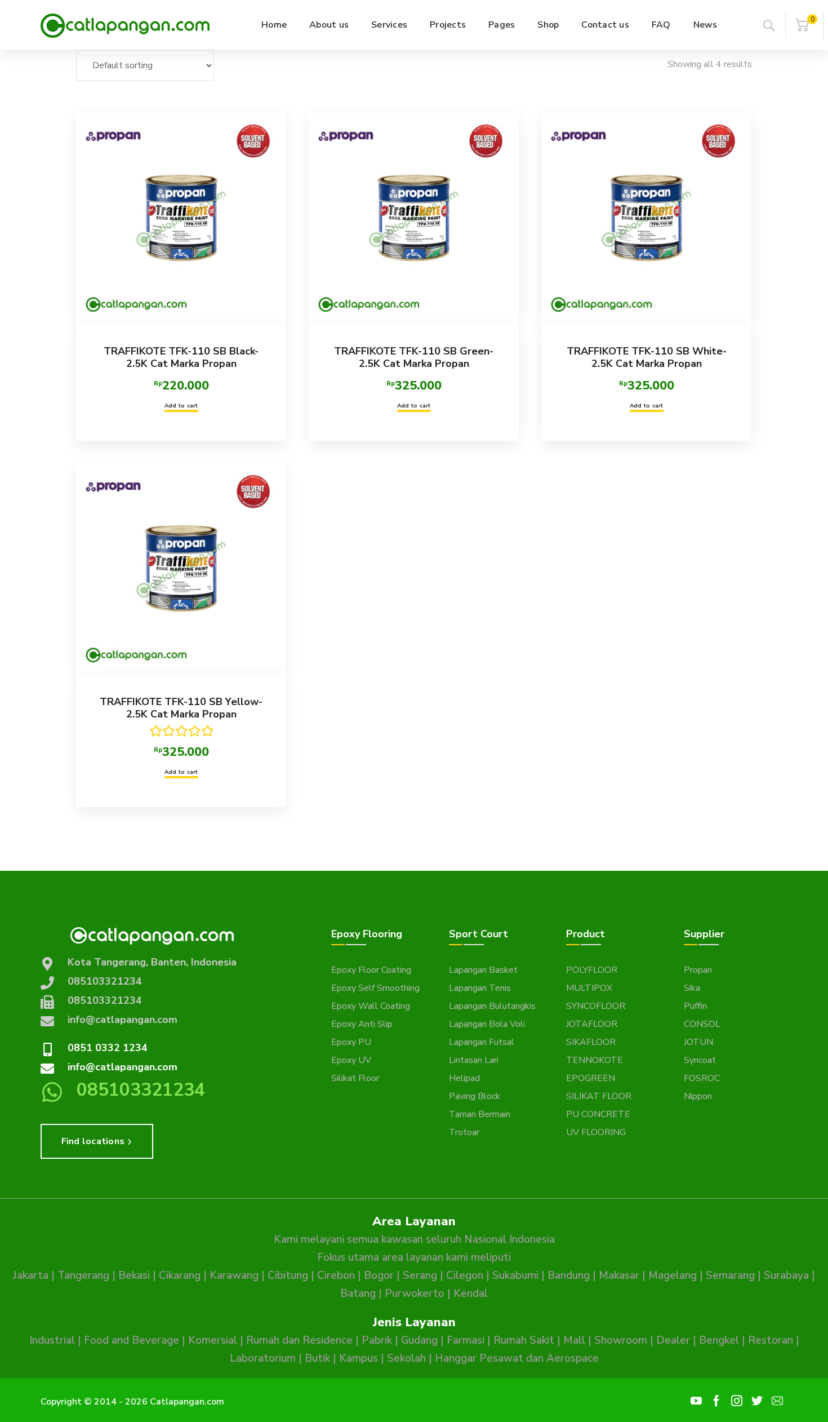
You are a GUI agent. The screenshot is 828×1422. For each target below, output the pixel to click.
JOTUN (698, 1042)
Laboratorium (263, 1358)
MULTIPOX (589, 988)
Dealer (673, 1340)
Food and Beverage (131, 1340)
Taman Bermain (479, 1114)
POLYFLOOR (591, 970)
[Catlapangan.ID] (125, 25)
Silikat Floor (355, 1078)
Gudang (419, 1340)
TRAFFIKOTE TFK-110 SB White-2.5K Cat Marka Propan (647, 357)
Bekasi (134, 1275)
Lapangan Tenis (480, 988)
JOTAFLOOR (591, 1024)
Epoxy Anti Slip (362, 1024)
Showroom (620, 1340)
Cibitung (288, 1275)
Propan (698, 970)
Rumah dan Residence (299, 1340)
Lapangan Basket (483, 970)
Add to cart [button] (181, 406)
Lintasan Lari (473, 1060)
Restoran (770, 1340)
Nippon (698, 1096)
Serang (420, 1275)
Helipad (464, 1078)
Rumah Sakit (523, 1340)
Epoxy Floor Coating (371, 970)
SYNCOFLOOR (595, 1006)
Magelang (672, 1275)
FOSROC (702, 1078)
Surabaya (786, 1275)
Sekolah (406, 1358)
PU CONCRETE (598, 1114)
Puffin (695, 1006)
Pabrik (377, 1340)
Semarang (730, 1275)
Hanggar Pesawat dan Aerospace (517, 1358)
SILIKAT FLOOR (598, 1096)
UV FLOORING (596, 1132)
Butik (317, 1358)
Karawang (234, 1275)
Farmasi (465, 1340)
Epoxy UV (351, 1060)
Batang (358, 1293)
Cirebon (336, 1275)
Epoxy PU (351, 1042)
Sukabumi (515, 1275)
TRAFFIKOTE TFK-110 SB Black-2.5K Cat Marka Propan (181, 357)
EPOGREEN (590, 1078)
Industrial (52, 1340)
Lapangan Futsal (481, 1042)
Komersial (212, 1340)
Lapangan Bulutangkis (492, 1006)
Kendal (470, 1293)
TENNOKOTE (594, 1060)
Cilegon (464, 1275)
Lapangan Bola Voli (487, 1024)
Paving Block (474, 1096)
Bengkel (719, 1340)
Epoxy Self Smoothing (375, 988)
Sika (692, 988)
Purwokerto (414, 1293)
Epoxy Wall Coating (370, 1006)
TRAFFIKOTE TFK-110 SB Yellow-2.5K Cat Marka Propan (181, 708)
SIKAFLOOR (591, 1042)
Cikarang (180, 1275)
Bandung (568, 1275)
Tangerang (83, 1275)
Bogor (379, 1275)
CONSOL (702, 1024)
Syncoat (700, 1060)
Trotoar (464, 1132)
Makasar (619, 1275)
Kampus (358, 1358)
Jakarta (30, 1275)
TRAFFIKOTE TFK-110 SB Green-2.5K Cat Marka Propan (413, 357)
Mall (574, 1340)
